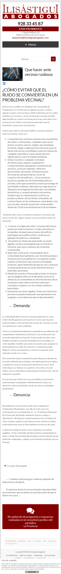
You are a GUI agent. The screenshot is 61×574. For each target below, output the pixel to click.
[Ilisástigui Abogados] (30, 5)
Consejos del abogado (17, 466)
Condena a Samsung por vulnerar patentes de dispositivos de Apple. (28, 480)
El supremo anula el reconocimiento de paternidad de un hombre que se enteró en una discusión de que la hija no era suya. (29, 492)
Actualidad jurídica (15, 540)
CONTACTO (41, 558)
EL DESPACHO (12, 555)
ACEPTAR (32, 572)
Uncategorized (11, 543)
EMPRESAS (38, 555)
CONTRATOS (29, 558)
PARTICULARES (26, 555)
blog (29, 541)
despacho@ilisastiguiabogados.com (30, 37)
